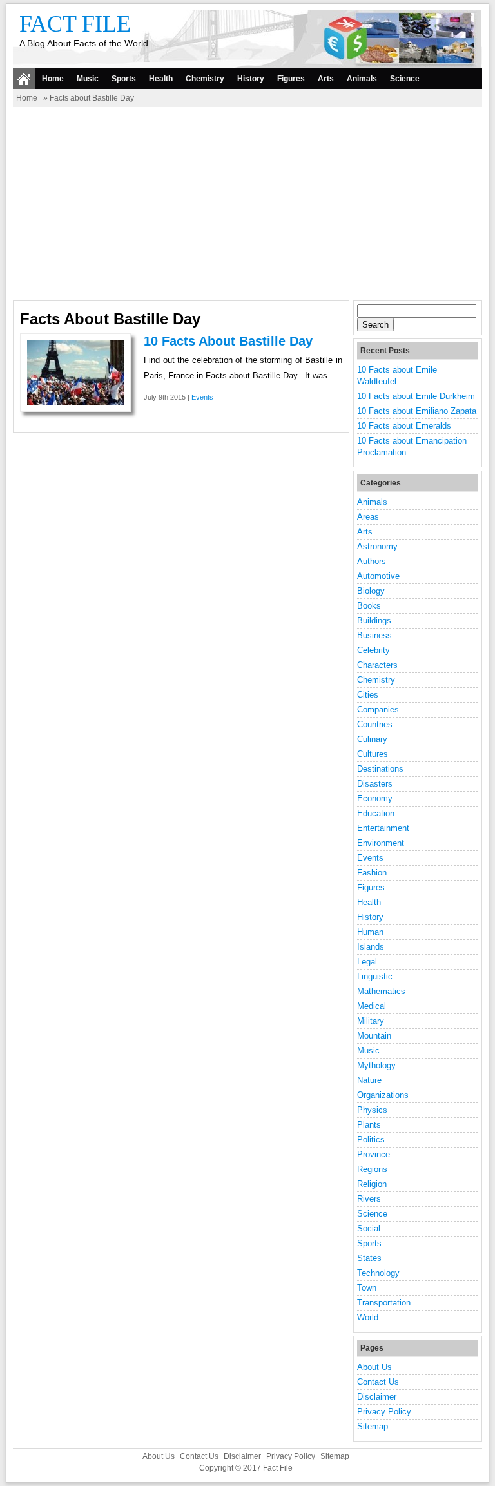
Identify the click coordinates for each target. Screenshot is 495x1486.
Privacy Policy (384, 1411)
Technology (378, 1273)
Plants (369, 1124)
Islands (370, 947)
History (250, 78)
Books (369, 606)
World (367, 1317)
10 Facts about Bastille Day (228, 341)
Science (405, 78)
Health (161, 78)
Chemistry (205, 78)
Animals (362, 78)
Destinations (380, 769)
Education (375, 813)
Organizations (383, 1095)
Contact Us (378, 1382)
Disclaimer (376, 1397)
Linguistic (375, 976)
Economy (375, 798)
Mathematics (381, 991)
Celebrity (373, 650)
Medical (371, 1006)
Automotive (378, 576)
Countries (375, 724)
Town (366, 1288)
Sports (124, 78)
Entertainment (383, 828)
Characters (377, 665)
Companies (378, 709)
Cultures (372, 754)
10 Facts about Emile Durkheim (416, 396)
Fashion (372, 872)
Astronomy (377, 546)
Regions (372, 1169)
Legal (367, 961)
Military (370, 1021)
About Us (374, 1367)
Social (368, 1228)
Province (373, 1154)
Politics (371, 1139)
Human (370, 932)
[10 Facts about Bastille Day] (75, 402)
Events (202, 397)
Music (88, 78)
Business (374, 635)
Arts (326, 78)
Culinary (372, 739)
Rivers (369, 1199)
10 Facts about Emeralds (404, 426)
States (369, 1258)
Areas (368, 517)
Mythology (376, 1065)
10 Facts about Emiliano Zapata (416, 411)
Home (53, 78)
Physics (372, 1110)
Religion (372, 1184)
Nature (369, 1080)
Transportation (384, 1302)
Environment (380, 843)
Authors (371, 561)
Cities (367, 694)
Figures (291, 78)
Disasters (375, 783)
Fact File (75, 24)
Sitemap (372, 1426)
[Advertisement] (247, 203)
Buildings (374, 620)
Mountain (374, 1036)
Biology (371, 591)
